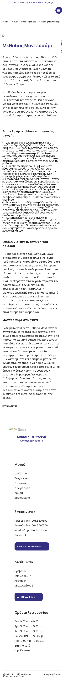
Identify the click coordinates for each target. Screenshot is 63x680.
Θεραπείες (21, 483)
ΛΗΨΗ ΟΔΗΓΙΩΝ (26, 596)
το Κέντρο (21, 473)
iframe (56, 674)
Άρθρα (19, 493)
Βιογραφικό (22, 478)
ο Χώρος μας (22, 488)
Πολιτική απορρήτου (14, 676)
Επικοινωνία (22, 497)
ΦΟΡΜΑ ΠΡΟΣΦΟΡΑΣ (29, 546)
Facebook (20, 535)
